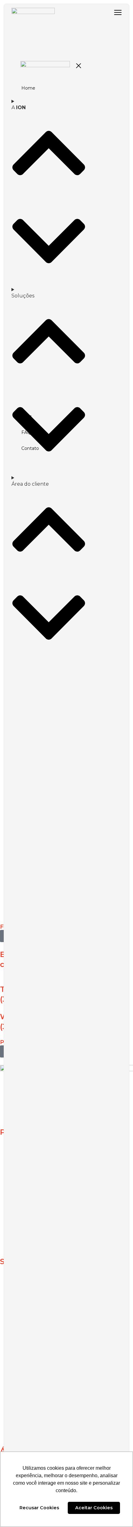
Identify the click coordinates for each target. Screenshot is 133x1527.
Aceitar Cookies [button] (94, 1508)
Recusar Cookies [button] (39, 1508)
